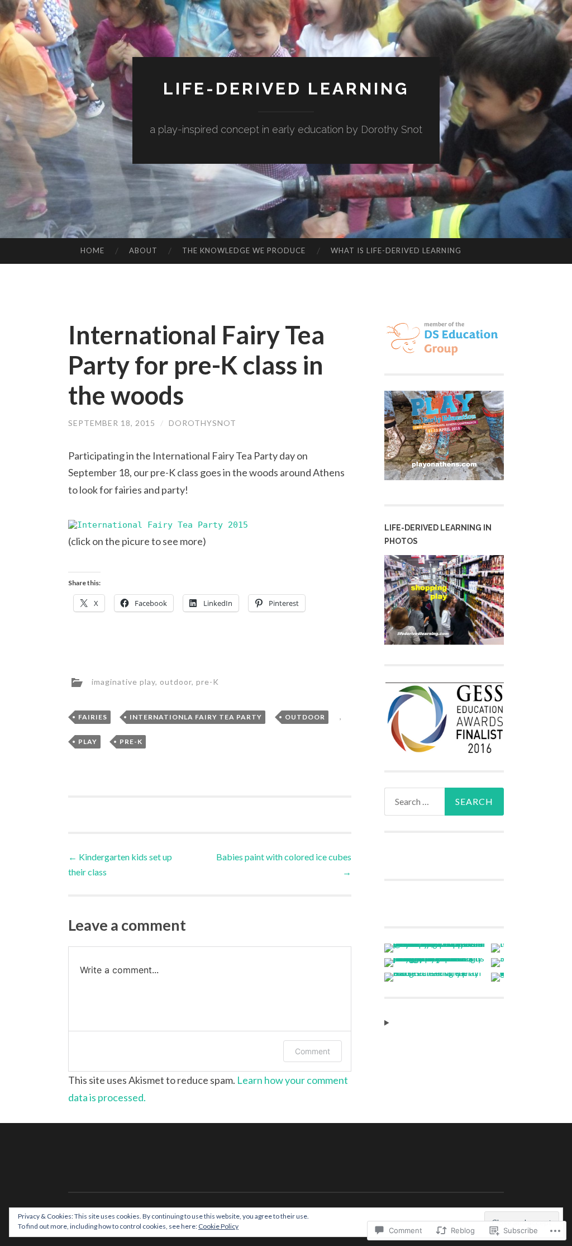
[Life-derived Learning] (444, 641)
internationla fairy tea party (196, 717)
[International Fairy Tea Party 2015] (158, 525)
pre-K (207, 681)
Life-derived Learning (286, 88)
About (143, 250)
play (87, 741)
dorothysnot (202, 423)
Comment (312, 1051)
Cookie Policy (218, 1226)
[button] (444, 718)
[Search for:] (444, 802)
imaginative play (123, 681)
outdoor (176, 681)
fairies (92, 717)
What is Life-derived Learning (396, 250)
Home (92, 250)
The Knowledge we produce (244, 250)
